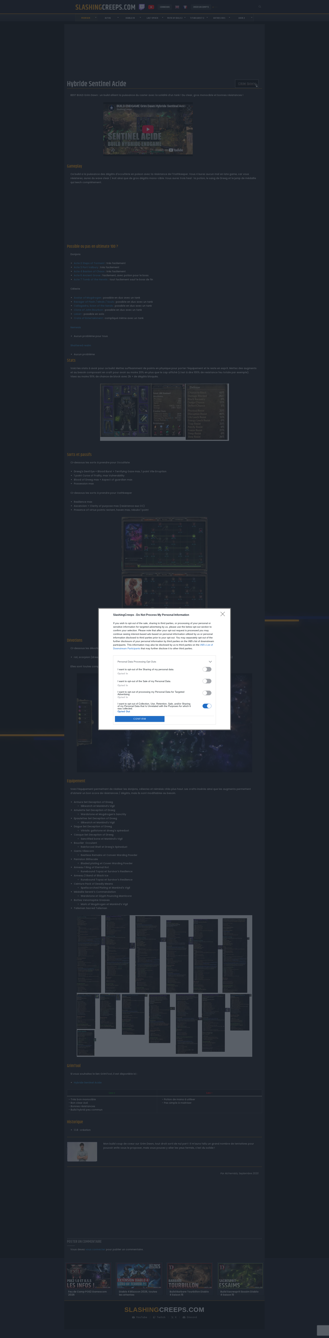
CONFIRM (139, 719)
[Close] (224, 615)
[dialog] (164, 669)
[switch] (207, 669)
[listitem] (164, 662)
